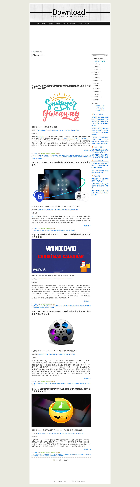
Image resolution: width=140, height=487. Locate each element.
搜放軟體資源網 (75, 481)
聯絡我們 (87, 23)
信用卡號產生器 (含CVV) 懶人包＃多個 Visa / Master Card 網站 (99, 193)
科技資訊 (97, 88)
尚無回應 (58, 153)
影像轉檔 (70, 156)
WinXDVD (47, 156)
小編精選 (79, 23)
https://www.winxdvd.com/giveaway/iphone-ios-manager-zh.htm (57, 433)
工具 (68, 454)
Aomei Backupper (38, 155)
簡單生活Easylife (100, 105)
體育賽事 (97, 99)
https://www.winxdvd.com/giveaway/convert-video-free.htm (57, 354)
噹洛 (36, 153)
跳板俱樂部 (100, 107)
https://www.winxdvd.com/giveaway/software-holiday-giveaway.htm (58, 130)
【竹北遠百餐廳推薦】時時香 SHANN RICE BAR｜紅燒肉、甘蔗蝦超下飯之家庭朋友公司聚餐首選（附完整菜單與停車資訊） (99, 121)
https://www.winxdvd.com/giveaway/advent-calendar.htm (55, 279)
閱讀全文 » (87, 150)
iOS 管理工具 (43, 454)
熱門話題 (97, 83)
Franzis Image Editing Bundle (62, 155)
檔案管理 (43, 452)
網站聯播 (51, 23)
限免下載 (35, 158)
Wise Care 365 (54, 156)
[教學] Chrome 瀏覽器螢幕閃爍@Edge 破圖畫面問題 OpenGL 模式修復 (99, 165)
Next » (66, 460)
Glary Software (74, 155)
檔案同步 (37, 455)
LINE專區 (97, 66)
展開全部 (97, 61)
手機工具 (82, 454)
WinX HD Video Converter (45, 305)
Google (96, 64)
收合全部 (103, 61)
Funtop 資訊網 (100, 108)
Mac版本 (80, 433)
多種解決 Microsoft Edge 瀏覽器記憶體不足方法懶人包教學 (99, 186)
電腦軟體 (58, 23)
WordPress (61, 481)
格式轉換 (80, 156)
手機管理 (87, 454)
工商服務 (65, 156)
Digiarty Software (42, 137)
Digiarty (52, 155)
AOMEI (34, 216)
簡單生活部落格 (98, 114)
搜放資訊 (44, 23)
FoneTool (44, 230)
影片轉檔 (63, 383)
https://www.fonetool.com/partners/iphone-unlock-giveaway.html (58, 209)
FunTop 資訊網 (98, 160)
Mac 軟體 (97, 69)
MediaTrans (85, 139)
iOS (48, 230)
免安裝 (58, 383)
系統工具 (48, 153)
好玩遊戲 (72, 23)
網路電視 (97, 91)
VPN (86, 155)
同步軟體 (65, 454)
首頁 (38, 23)
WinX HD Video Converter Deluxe (69, 139)
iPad (51, 230)
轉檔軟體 (42, 307)
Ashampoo (46, 155)
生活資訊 (97, 86)
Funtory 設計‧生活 (100, 110)
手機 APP (65, 23)
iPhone (54, 230)
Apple (39, 230)
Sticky (55, 454)
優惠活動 (60, 156)
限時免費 (53, 153)
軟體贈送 (85, 156)
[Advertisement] (70, 38)
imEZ (84, 481)
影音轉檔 (43, 153)
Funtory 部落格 (98, 147)
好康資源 (97, 72)
